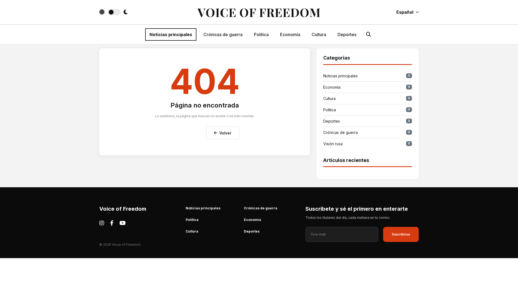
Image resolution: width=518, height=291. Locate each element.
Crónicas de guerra (223, 34)
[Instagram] (101, 223)
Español (404, 12)
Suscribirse (401, 234)
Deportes (347, 34)
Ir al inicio (188, 131)
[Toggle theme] (113, 12)
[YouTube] (123, 223)
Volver (225, 133)
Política (261, 34)
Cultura (319, 34)
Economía (290, 34)
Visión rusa (366, 143)
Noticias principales (170, 34)
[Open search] (368, 34)
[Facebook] (112, 223)
